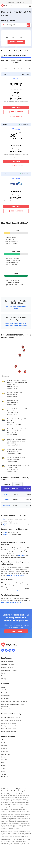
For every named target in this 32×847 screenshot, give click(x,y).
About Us (4, 690)
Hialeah (16, 308)
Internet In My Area (7, 662)
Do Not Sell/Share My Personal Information (14, 701)
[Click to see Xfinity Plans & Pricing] (16, 84)
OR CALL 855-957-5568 (16, 166)
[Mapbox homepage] (5, 376)
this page (21, 556)
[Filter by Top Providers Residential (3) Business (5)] (8, 68)
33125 (11, 325)
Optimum (4, 746)
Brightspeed (5, 751)
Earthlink (3, 743)
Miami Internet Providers (8, 729)
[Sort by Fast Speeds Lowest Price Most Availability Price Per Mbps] (23, 68)
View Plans (16, 107)
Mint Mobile (4, 777)
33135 (20, 325)
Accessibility (5, 698)
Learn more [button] (19, 2)
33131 (20, 323)
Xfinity (6, 494)
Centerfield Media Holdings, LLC (16, 791)
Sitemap (3, 679)
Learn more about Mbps (14, 591)
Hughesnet (6, 525)
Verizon (3, 765)
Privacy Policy (5, 696)
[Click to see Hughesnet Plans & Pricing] (16, 184)
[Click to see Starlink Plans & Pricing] (16, 136)
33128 (7, 323)
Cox (2, 763)
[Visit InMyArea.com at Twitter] (6, 650)
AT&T (2, 740)
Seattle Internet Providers (8, 732)
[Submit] (28, 25)
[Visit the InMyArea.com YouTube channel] (13, 650)
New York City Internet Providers (11, 720)
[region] (16, 359)
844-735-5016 (16, 631)
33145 (25, 325)
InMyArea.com (10, 789)
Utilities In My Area (7, 667)
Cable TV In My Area (7, 664)
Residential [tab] (6, 484)
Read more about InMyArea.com (11, 602)
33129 (7, 325)
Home (3, 687)
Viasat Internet (5, 760)
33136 (11, 323)
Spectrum (4, 748)
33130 (16, 323)
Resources (4, 676)
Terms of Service (6, 709)
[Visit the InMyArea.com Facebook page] (2, 650)
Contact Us (4, 693)
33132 (25, 323)
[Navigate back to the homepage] (6, 5)
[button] (25, 371)
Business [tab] (17, 484)
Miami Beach (9, 306)
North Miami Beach (20, 306)
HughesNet (6, 505)
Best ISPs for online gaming (15, 575)
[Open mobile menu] (30, 5)
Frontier (3, 771)
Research (4, 673)
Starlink (6, 500)
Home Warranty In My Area (9, 670)
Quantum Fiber (5, 754)
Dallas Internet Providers (8, 723)
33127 (16, 325)
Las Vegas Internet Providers (9, 726)
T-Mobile (3, 774)
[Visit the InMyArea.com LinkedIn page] (9, 650)
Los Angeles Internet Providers (10, 717)
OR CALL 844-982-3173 (16, 116)
